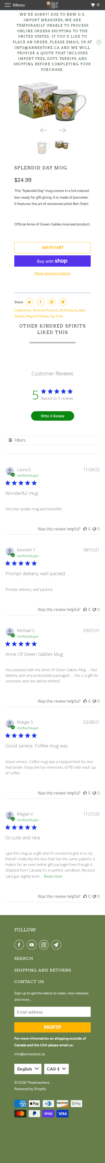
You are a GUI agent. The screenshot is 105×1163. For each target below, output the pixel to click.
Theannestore (38, 1082)
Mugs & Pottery (36, 316)
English (24, 1069)
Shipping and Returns (42, 970)
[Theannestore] (52, 5)
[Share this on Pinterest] (51, 302)
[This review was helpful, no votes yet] (85, 529)
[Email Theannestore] (57, 945)
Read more (53, 876)
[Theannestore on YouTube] (32, 945)
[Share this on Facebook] (39, 302)
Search (23, 958)
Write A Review (52, 416)
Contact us (29, 981)
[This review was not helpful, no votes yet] (94, 529)
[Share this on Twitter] (28, 302)
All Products (68, 310)
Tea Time (56, 316)
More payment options (53, 273)
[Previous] (42, 130)
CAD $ (53, 1069)
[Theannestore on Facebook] (20, 945)
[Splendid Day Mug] (52, 101)
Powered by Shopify (30, 1089)
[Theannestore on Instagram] (45, 945)
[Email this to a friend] (62, 302)
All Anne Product (45, 310)
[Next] (62, 130)
